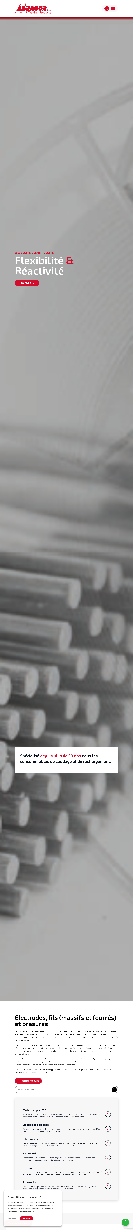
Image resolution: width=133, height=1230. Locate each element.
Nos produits (27, 283)
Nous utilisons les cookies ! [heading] (24, 1197)
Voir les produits (30, 1081)
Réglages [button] (12, 1218)
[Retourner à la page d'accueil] (33, 8)
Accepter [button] (26, 1218)
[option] (66, 509)
